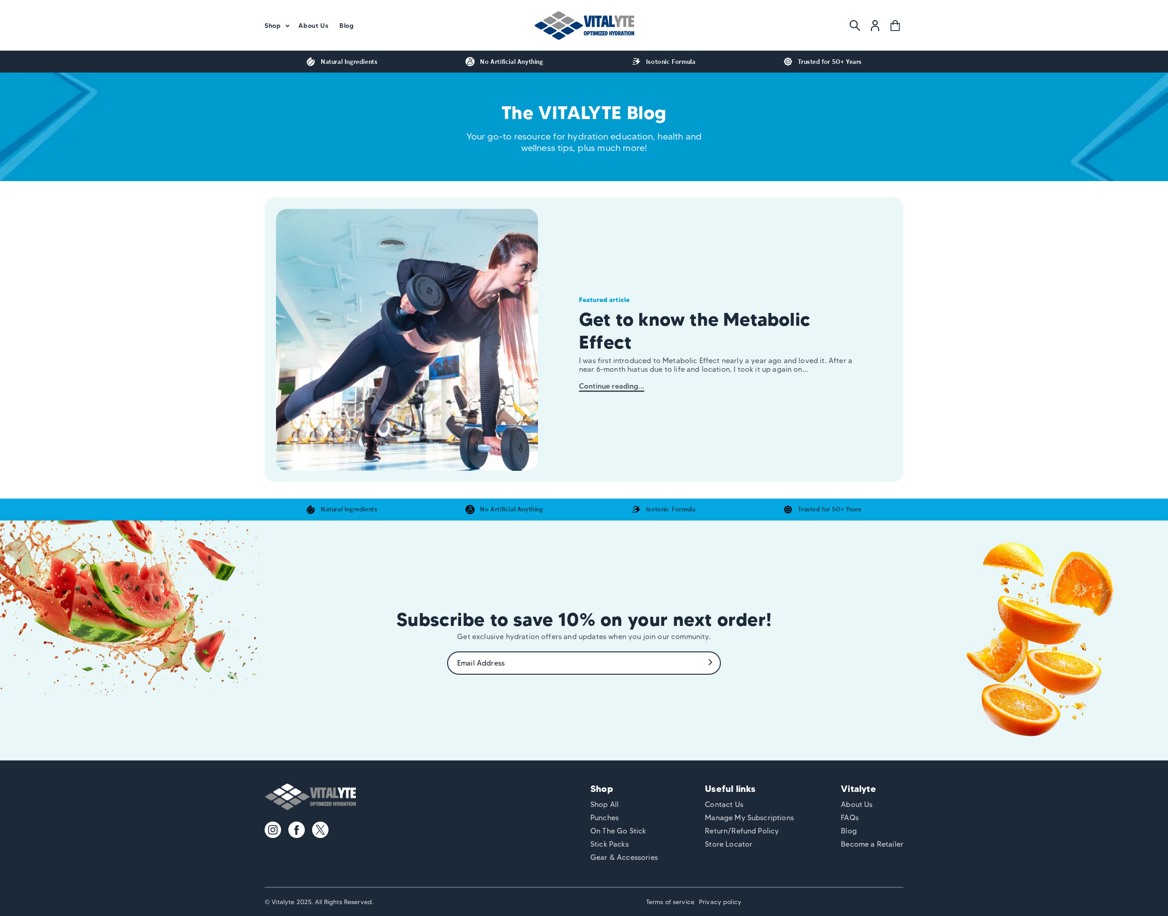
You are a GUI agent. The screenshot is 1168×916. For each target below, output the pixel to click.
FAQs (850, 817)
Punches (604, 817)
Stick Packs (609, 844)
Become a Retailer (872, 844)
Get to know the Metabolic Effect (694, 330)
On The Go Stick (618, 831)
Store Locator (728, 844)
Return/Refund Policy (742, 831)
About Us (856, 804)
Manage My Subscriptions (749, 817)
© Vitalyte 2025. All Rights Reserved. (319, 902)
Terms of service (670, 902)
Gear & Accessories (624, 857)
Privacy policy (720, 902)
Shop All (604, 804)
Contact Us (724, 804)
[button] (276, 25)
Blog (849, 831)
